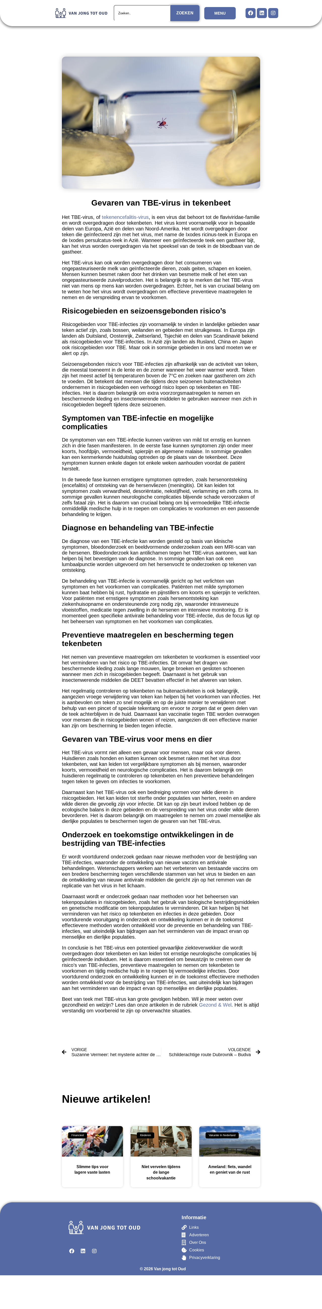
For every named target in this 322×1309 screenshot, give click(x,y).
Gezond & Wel (215, 1005)
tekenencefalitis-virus (125, 217)
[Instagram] (273, 13)
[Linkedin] (262, 13)
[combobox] (142, 13)
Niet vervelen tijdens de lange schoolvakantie (161, 1172)
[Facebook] (251, 13)
